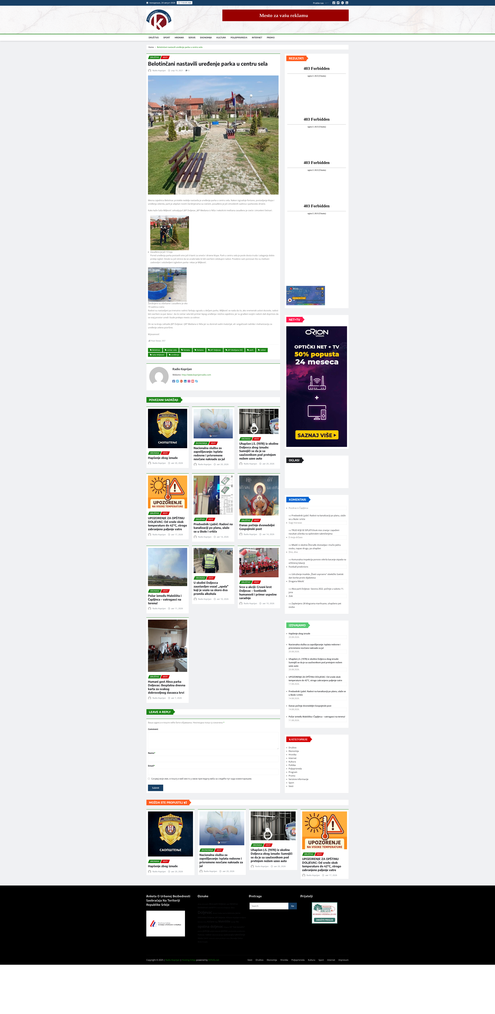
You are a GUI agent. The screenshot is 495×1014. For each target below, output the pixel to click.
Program (293, 772)
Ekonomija (206, 37)
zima (228, 938)
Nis (237, 921)
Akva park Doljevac (217, 904)
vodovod (212, 938)
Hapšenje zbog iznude (163, 458)
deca (232, 907)
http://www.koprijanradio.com (196, 374)
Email (151, 765)
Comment (153, 729)
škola (200, 942)
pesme (200, 931)
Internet (257, 37)
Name (151, 753)
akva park (205, 904)
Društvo (154, 37)
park (251, 350)
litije (216, 922)
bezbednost (203, 907)
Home (151, 47)
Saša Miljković (158, 354)
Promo (271, 37)
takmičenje (239, 934)
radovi (263, 350)
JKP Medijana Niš (235, 350)
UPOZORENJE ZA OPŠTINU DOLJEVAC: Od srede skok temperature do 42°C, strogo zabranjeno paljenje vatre (167, 523)
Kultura (221, 37)
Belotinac (156, 350)
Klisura (229, 917)
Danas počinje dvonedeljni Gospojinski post (257, 527)
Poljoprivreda (239, 37)
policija (206, 930)
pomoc (224, 930)
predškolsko (241, 931)
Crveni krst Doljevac (223, 908)
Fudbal (220, 913)
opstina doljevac (210, 926)
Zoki (291, 596)
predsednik (232, 931)
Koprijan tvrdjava (239, 917)
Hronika (179, 37)
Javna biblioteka (229, 913)
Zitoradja (233, 938)
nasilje (233, 922)
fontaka (186, 350)
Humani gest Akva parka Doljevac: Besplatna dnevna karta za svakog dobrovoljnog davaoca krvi (166, 687)
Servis (191, 37)
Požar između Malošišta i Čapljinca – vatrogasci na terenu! (165, 599)
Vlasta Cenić (203, 938)
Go (292, 906)
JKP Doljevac (215, 350)
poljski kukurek (215, 931)
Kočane (210, 921)
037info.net (213, 960)
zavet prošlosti (220, 938)
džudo (215, 913)
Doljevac (205, 912)
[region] (324, 913)
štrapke (205, 942)
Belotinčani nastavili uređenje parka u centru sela (180, 47)
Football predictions (298, 566)
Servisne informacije (298, 779)
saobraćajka (228, 934)
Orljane (226, 927)
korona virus (202, 922)
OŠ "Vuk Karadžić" (237, 927)
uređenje (175, 354)
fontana (200, 350)
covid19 (212, 907)
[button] (324, 913)
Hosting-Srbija (189, 960)
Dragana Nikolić (296, 581)
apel (228, 904)
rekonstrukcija (217, 935)
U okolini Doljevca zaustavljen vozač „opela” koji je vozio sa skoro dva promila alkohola (211, 588)
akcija (199, 904)
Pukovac (201, 934)
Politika (292, 765)
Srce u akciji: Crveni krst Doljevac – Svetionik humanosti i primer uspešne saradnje (258, 592)
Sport (166, 37)
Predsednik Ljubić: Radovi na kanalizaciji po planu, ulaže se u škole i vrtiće (213, 527)
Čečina (240, 938)
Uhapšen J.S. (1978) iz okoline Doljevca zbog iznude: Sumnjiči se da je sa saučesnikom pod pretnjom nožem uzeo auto (258, 451)
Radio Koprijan (159, 70)
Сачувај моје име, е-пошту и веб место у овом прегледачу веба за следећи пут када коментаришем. (201, 778)
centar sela (172, 350)
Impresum (344, 960)
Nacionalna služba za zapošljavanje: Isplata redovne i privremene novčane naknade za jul (209, 453)
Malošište (224, 921)
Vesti (291, 786)
